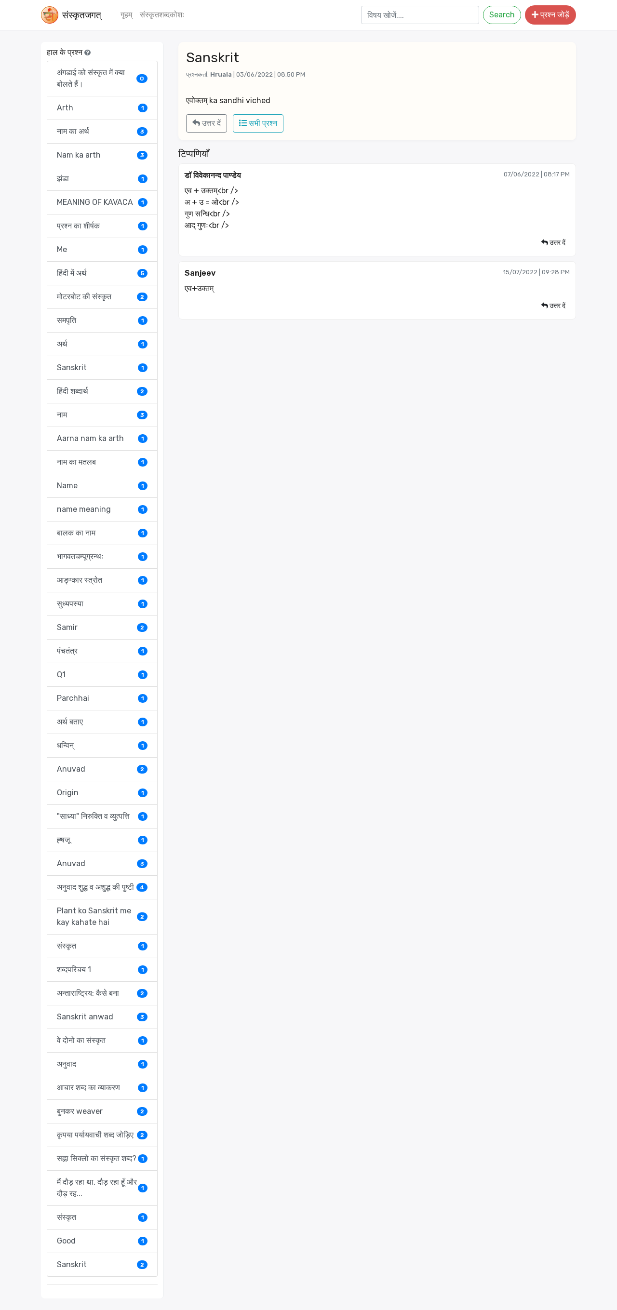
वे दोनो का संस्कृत (100, 1040)
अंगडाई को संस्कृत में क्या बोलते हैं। (100, 78)
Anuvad (100, 769)
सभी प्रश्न (262, 123)
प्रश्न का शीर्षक (100, 225)
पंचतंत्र (100, 650)
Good (100, 1240)
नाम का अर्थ (100, 131)
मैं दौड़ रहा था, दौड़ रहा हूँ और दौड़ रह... (100, 1187)
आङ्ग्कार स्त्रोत (100, 580)
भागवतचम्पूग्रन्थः (100, 556)
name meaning (100, 509)
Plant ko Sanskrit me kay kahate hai (100, 916)
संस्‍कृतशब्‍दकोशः (162, 14)
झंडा (100, 178)
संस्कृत (100, 945)
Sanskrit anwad (100, 1016)
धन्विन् (100, 745)
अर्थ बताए (100, 721)
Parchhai (100, 698)
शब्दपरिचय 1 (100, 969)
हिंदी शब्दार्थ (100, 391)
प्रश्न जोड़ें (553, 14)
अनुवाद (100, 1064)
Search (502, 14)
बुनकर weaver (100, 1111)
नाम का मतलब (100, 462)
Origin (100, 792)
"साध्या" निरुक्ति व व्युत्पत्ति (100, 816)
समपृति (100, 320)
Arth (100, 107)
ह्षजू (100, 839)
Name (100, 485)
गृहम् (126, 14)
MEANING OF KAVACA (100, 202)
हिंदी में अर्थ (100, 273)
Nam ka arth (100, 155)
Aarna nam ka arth (100, 438)
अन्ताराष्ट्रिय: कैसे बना (100, 993)
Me (100, 249)
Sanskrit (100, 367)
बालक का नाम (100, 532)
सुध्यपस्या (100, 603)
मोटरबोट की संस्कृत (100, 296)
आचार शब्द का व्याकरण (100, 1087)
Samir (100, 627)
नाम (100, 414)
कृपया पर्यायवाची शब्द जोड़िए (100, 1134)
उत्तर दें (210, 123)
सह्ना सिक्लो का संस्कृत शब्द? (100, 1158)
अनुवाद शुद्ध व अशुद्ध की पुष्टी (100, 887)
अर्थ (100, 343)
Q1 (100, 674)
